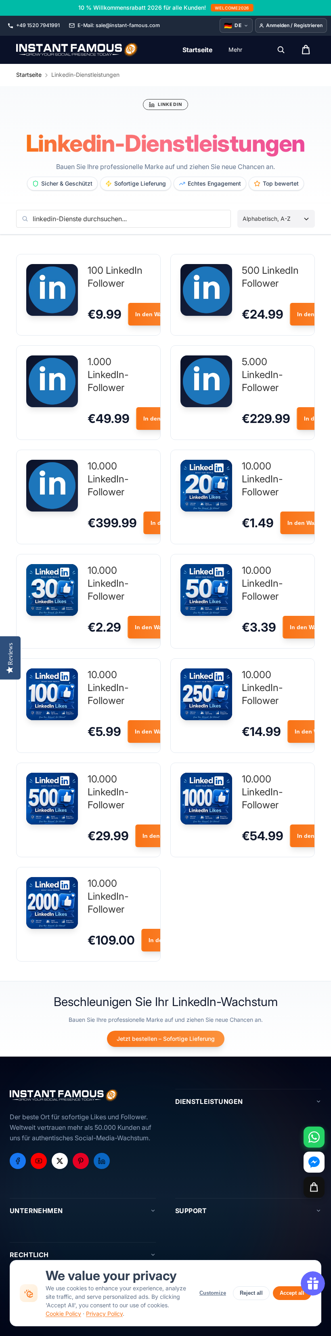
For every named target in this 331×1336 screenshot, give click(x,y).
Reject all (251, 1293)
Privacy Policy (104, 1313)
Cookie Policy (63, 1313)
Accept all (292, 1293)
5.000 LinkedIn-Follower (262, 374)
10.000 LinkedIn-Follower (108, 479)
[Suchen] (281, 50)
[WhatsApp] (314, 1137)
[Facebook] (18, 1161)
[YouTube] (39, 1161)
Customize (212, 1293)
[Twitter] (60, 1161)
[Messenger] (314, 1162)
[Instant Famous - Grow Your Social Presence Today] (77, 49)
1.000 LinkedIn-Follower (108, 374)
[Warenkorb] (314, 1187)
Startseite (29, 74)
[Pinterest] (81, 1161)
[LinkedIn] (102, 1161)
